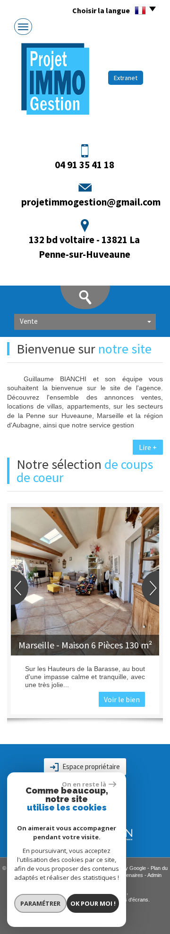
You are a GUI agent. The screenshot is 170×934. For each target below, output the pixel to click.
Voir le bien (122, 699)
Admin (154, 875)
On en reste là (84, 784)
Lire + (148, 447)
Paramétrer (40, 903)
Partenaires (130, 875)
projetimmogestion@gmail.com (91, 202)
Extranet (125, 78)
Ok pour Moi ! (93, 903)
